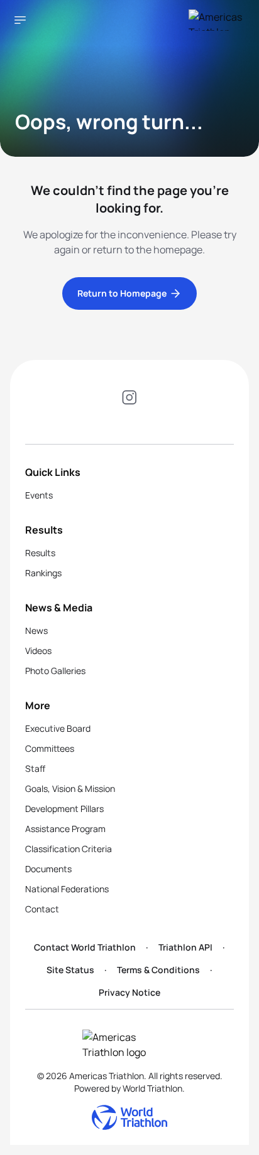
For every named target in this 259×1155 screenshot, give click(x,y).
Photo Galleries (55, 671)
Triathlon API (185, 947)
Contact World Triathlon (85, 947)
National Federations (67, 889)
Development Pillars (64, 809)
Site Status (70, 970)
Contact (42, 909)
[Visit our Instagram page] (129, 399)
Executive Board (58, 728)
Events (39, 495)
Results (40, 553)
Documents (48, 869)
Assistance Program (65, 829)
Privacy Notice (129, 992)
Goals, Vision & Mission (70, 788)
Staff (35, 768)
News (36, 630)
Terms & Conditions (158, 970)
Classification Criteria (68, 849)
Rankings (43, 573)
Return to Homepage (122, 293)
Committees (49, 748)
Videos (38, 651)
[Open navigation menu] (20, 20)
